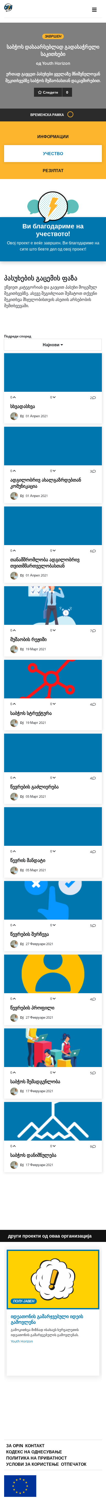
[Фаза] (70, 114)
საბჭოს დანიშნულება (33, 1155)
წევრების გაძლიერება (34, 787)
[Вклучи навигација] (94, 9)
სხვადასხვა (22, 406)
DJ (22, 416)
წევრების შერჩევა (29, 934)
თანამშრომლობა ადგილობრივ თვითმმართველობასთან (45, 562)
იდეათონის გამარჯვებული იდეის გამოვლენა (47, 1319)
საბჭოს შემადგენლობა (35, 1081)
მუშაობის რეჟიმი (28, 639)
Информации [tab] (53, 136)
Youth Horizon (56, 63)
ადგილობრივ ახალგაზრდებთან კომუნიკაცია (45, 483)
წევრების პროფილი (32, 1008)
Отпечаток (73, 1464)
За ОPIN (14, 1445)
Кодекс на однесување (34, 1452)
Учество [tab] (53, 153)
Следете (50, 92)
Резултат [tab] (53, 170)
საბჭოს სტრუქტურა (31, 713)
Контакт (35, 1445)
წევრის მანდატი (27, 860)
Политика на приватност (36, 1458)
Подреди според (17, 336)
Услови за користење (32, 1464)
